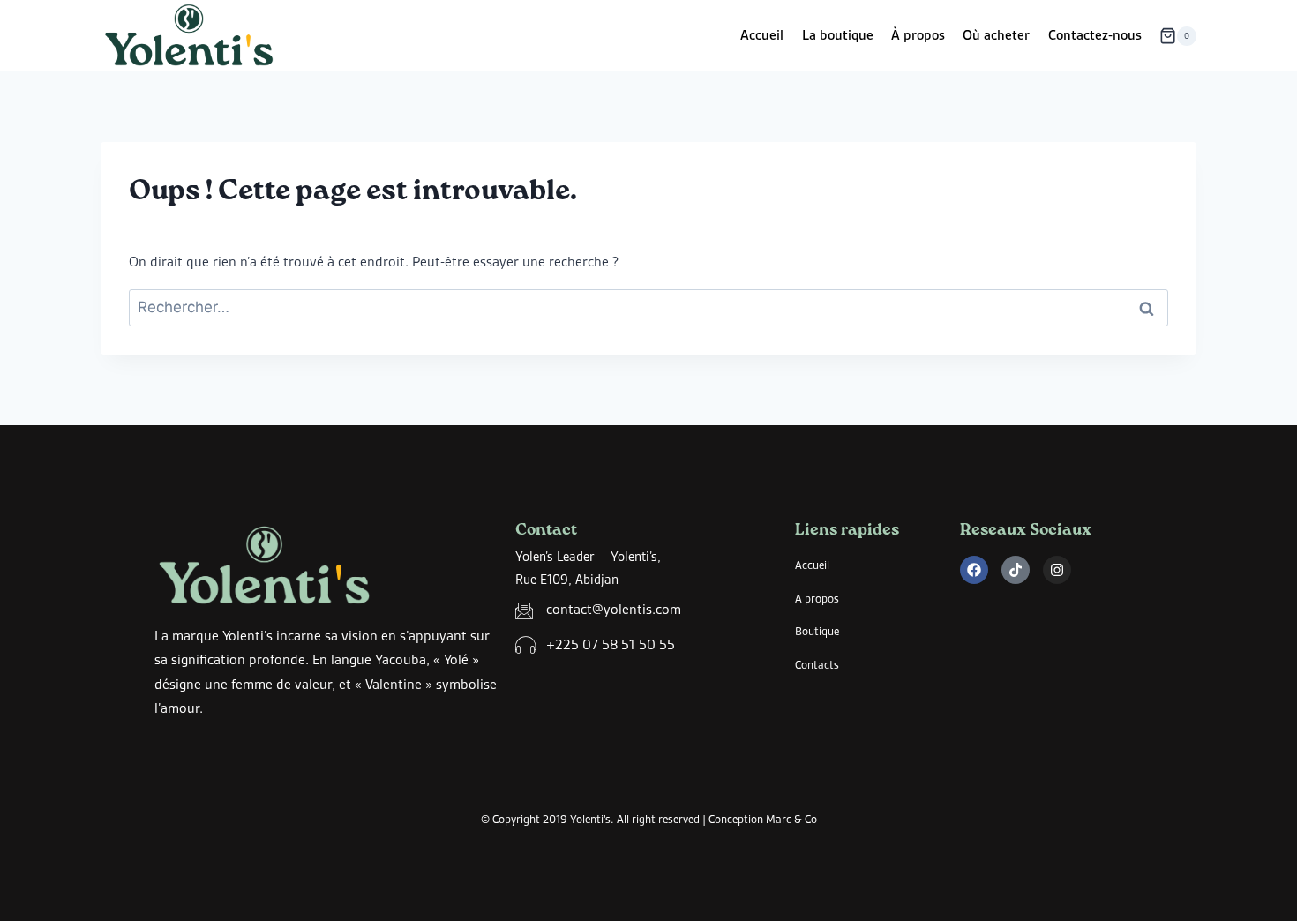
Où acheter (996, 35)
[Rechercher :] (648, 308)
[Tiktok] (1015, 570)
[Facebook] (974, 570)
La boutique (837, 35)
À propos (918, 35)
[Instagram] (1057, 570)
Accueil (761, 35)
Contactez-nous (1095, 35)
